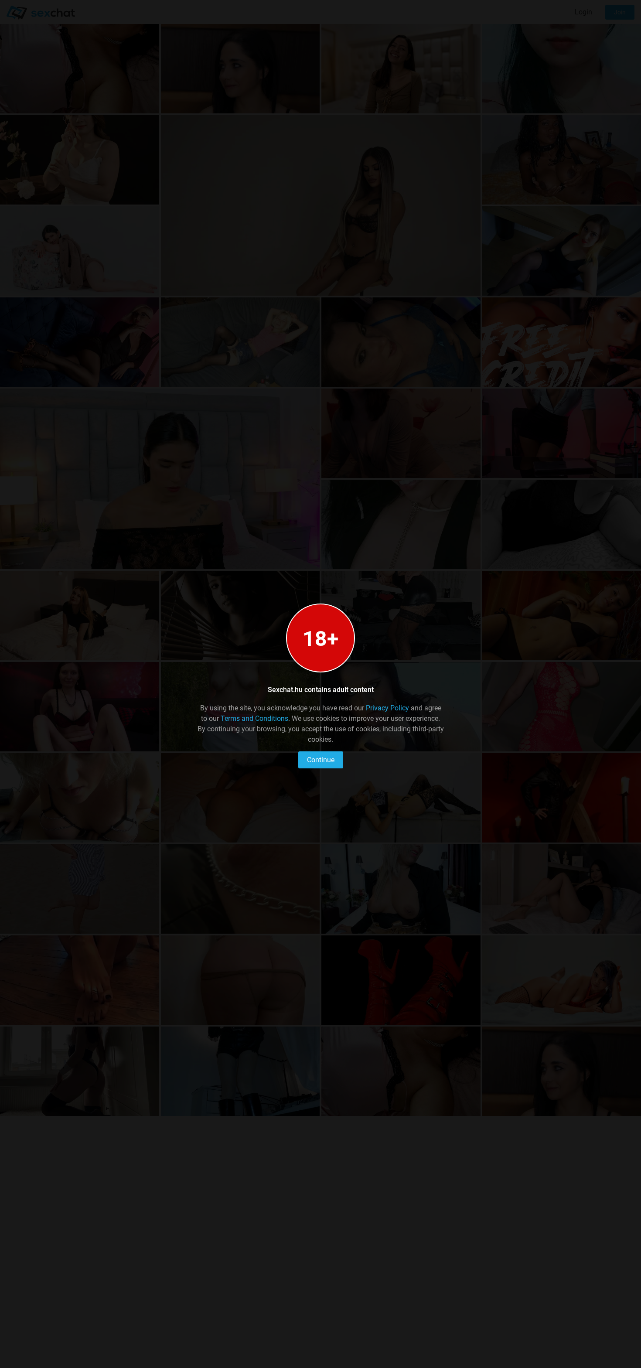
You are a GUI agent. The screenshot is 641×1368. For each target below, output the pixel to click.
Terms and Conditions (254, 718)
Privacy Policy (387, 708)
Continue (320, 760)
